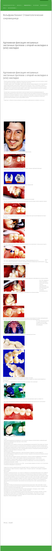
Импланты (19, 5)
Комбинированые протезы (9, 5)
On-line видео (36, 5)
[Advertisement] (26, 31)
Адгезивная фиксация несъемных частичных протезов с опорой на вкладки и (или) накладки (25, 45)
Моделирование (43, 5)
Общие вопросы (27, 5)
